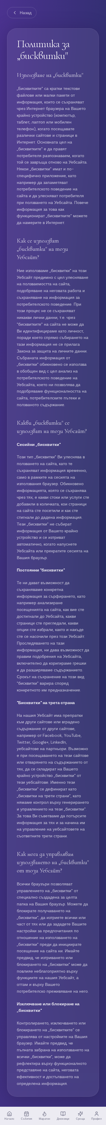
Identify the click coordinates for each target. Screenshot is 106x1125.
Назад (26, 12)
